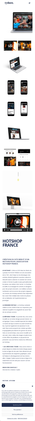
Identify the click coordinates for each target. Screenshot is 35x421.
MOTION (5, 380)
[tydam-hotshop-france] (17, 65)
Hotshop (28, 284)
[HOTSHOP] (17, 181)
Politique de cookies (12, 418)
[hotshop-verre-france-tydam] (17, 133)
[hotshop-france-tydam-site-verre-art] (17, 45)
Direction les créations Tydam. (11, 370)
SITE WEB (12, 380)
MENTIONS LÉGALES (22, 418)
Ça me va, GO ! (17, 405)
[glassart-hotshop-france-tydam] (17, 157)
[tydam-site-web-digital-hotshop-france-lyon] (17, 203)
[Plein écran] (30, 230)
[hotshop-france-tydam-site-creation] (17, 23)
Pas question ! (17, 409)
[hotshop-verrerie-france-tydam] (17, 97)
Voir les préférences (17, 414)
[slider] (28, 230)
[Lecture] (5, 230)
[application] (17, 222)
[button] (32, 386)
